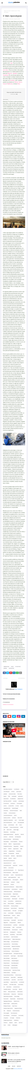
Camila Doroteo (7, 951)
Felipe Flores (21, 908)
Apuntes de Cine (7, 944)
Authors (13, 915)
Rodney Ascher (14, 1003)
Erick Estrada (6, 967)
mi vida (17, 805)
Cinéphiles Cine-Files (8, 846)
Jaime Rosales (11, 824)
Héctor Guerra (6, 882)
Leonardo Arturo (16, 986)
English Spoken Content (8, 834)
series (5, 903)
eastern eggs (16, 829)
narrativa (5, 1022)
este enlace (5, 70)
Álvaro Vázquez (11, 903)
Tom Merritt (21, 898)
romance (21, 865)
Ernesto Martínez (14, 967)
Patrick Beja (16, 996)
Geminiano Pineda (16, 970)
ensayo (18, 882)
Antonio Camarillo (7, 872)
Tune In (20, 82)
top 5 (16, 820)
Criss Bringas (13, 896)
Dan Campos (5, 18)
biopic (5, 901)
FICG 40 (5, 853)
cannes (5, 877)
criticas (12, 791)
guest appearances (12, 877)
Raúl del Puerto (20, 998)
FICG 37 (21, 879)
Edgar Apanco (19, 855)
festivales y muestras (8, 789)
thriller (21, 827)
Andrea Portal (18, 903)
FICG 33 (5, 843)
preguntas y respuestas (8, 820)
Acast (4, 83)
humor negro (21, 820)
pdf (4, 829)
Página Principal (7, 10)
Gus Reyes (14, 972)
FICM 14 (10, 843)
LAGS (13, 927)
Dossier (21, 846)
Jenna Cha (14, 979)
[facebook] (5, 716)
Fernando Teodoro (7, 910)
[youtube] (9, 716)
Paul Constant (15, 929)
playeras (11, 1022)
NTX (16, 824)
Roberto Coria (16, 1001)
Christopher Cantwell (8, 953)
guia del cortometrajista (8, 870)
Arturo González (7, 946)
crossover (13, 882)
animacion (13, 803)
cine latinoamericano (8, 815)
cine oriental (10, 867)
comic (12, 666)
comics (5, 805)
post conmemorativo (8, 822)
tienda (9, 1025)
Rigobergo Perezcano (8, 1001)
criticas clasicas (12, 813)
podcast (5, 668)
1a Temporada (11, 853)
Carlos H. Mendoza (15, 951)
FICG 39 (10, 858)
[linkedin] (23, 716)
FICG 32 (22, 834)
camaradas (14, 796)
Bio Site (13, 1066)
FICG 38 (5, 858)
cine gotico (6, 1017)
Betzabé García (16, 948)
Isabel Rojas (20, 977)
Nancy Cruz (14, 994)
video (22, 789)
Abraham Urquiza (7, 939)
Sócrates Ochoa (7, 889)
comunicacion (14, 889)
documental (6, 798)
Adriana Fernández (7, 839)
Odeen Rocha (15, 893)
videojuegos (14, 1025)
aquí (11, 63)
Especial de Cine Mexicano (9, 886)
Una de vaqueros (14, 841)
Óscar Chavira (21, 870)
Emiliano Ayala (7, 965)
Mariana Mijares (17, 891)
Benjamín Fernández (16, 946)
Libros (5, 913)
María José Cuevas (11, 991)
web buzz (14, 817)
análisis (5, 851)
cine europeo (19, 803)
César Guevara (14, 958)
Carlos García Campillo (8, 917)
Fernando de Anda (7, 970)
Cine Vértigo (12, 832)
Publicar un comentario (8, 704)
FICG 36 (17, 853)
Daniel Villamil (14, 908)
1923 (21, 848)
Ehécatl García (6, 963)
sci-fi (15, 822)
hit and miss (17, 666)
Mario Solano (6, 874)
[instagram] (19, 716)
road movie (6, 934)
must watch (18, 791)
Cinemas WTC (6, 955)
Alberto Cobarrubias (16, 939)
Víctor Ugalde (6, 1013)
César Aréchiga (6, 958)
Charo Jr (16, 917)
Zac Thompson (6, 1015)
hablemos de (6, 884)
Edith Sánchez (16, 839)
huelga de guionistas (8, 1020)
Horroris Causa (18, 974)
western (20, 889)
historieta (18, 1017)
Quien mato (9, 829)
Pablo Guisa (20, 994)
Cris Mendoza (13, 798)
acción (12, 874)
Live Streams (16, 789)
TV (15, 870)
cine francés (21, 1015)
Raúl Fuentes (6, 896)
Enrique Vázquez (7, 898)
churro (15, 815)
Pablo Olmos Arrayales (8, 996)
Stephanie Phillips (18, 1008)
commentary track (7, 865)
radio (19, 877)
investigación (12, 932)
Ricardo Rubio (18, 913)
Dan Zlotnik (20, 920)
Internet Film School (14, 810)
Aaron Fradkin (19, 934)
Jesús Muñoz (6, 982)
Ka (4, 986)
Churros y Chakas (14, 905)
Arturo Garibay (15, 944)
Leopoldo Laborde (7, 989)
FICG (9, 796)
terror (5, 1025)
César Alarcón (20, 955)
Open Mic (17, 834)
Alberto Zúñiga (6, 941)
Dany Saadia (6, 841)
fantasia (20, 841)
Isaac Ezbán (13, 977)
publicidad (15, 865)
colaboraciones (18, 901)
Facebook (12, 80)
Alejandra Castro (7, 915)
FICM (21, 810)
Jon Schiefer (21, 982)
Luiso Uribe (15, 989)
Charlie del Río (6, 905)
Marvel (5, 991)
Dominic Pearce (7, 960)
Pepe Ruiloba (12, 998)
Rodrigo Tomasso (7, 1005)
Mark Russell (14, 898)
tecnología (6, 827)
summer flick (11, 668)
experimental (15, 848)
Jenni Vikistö (20, 979)
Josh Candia (21, 924)
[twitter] (14, 716)
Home (9, 1066)
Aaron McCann (6, 936)
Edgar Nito (6, 922)
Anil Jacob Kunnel (14, 941)
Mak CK (20, 989)
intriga (5, 824)
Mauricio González (7, 893)
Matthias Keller (7, 994)
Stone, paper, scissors (13, 1053)
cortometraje (21, 801)
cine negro (12, 1017)
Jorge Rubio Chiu (7, 808)
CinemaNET (13, 920)
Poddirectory (10, 83)
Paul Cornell (6, 998)
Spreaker (15, 73)
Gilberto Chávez (7, 972)
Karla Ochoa (9, 986)
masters (5, 813)
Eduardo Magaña (15, 960)
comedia (15, 801)
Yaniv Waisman (14, 1013)
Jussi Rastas (20, 984)
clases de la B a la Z (7, 863)
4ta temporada (21, 822)
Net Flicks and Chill (7, 801)
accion (22, 805)
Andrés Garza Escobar (8, 891)
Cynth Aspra (13, 955)
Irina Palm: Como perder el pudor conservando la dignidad (16, 1060)
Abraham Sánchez (7, 879)
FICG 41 (14, 858)
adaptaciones (14, 10)
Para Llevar (20, 793)
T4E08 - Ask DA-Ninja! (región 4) (16, 1046)
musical (12, 884)
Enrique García (13, 922)
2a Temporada (6, 855)
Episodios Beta (15, 965)
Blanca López (15, 872)
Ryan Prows (14, 1005)
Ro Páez (21, 929)
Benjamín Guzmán (7, 948)
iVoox (18, 83)
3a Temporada (18, 836)
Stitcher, (16, 82)
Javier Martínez (7, 979)
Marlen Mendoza (7, 929)
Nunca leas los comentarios (9, 860)
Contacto (19, 1066)
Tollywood (9, 1010)
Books (18, 915)
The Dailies (6, 810)
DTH (18, 896)
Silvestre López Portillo (8, 1008)
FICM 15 (5, 867)
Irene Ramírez (6, 977)
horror (20, 824)
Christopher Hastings (18, 953)
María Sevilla (19, 991)
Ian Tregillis (20, 910)
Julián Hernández (7, 927)
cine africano (14, 1015)
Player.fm (10, 73)
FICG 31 (5, 848)
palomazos (20, 796)
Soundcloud (5, 75)
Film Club (14, 910)
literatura (19, 932)
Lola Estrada (18, 927)
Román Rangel (15, 808)
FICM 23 (19, 922)
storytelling (12, 934)
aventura (5, 836)
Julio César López (12, 984)
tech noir (20, 1022)
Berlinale (13, 855)
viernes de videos (12, 793)
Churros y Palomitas (18, 1068)
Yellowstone (6, 832)
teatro (16, 1022)
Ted (4, 1010)
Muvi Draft (20, 817)
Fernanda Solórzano (7, 924)
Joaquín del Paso (14, 982)
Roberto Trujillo (7, 1003)
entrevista (11, 836)
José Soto (5, 984)
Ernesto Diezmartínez (14, 827)
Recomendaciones (19, 874)
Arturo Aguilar (15, 879)
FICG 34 (9, 848)
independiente (11, 851)
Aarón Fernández (14, 936)
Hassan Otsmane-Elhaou (8, 974)
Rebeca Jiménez (19, 886)
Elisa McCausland (14, 963)
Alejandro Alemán (16, 843)
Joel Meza (15, 924)
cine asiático (10, 901)
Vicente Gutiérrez (16, 1010)
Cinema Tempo (6, 920)
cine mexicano (6, 791)
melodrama (16, 1020)
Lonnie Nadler (10, 913)
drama (5, 796)
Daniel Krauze (6, 908)
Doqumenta (16, 846)
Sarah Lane (6, 932)
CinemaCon (18, 851)
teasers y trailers (7, 817)
